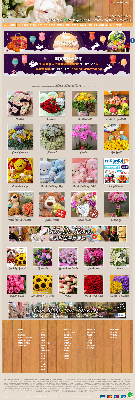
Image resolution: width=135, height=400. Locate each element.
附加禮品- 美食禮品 (24, 343)
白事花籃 (89, 340)
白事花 (89, 337)
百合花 (43, 353)
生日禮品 (66, 348)
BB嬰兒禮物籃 (114, 330)
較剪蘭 (43, 345)
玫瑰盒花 (66, 340)
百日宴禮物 (113, 337)
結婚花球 (66, 356)
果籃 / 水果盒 (91, 332)
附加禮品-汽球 (22, 345)
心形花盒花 (67, 335)
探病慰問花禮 (91, 330)
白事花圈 (89, 343)
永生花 (66, 353)
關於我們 (20, 330)
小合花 (43, 356)
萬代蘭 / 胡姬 (45, 351)
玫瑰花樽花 (67, 343)
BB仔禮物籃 (113, 332)
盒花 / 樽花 (67, 345)
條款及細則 (21, 335)
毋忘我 (43, 359)
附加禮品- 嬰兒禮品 (24, 340)
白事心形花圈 (91, 345)
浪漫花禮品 (67, 330)
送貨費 (20, 332)
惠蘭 (42, 348)
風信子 (43, 337)
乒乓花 (43, 364)
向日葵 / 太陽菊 (45, 343)
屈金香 (43, 332)
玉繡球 (43, 340)
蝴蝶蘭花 (66, 359)
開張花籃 (89, 335)
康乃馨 (43, 369)
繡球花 (43, 335)
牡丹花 (43, 330)
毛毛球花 (43, 366)
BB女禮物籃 (113, 335)
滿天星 (43, 361)
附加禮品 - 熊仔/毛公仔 (25, 337)
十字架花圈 (90, 348)
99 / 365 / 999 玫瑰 (69, 332)
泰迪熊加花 (67, 351)
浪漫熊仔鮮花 (68, 337)
